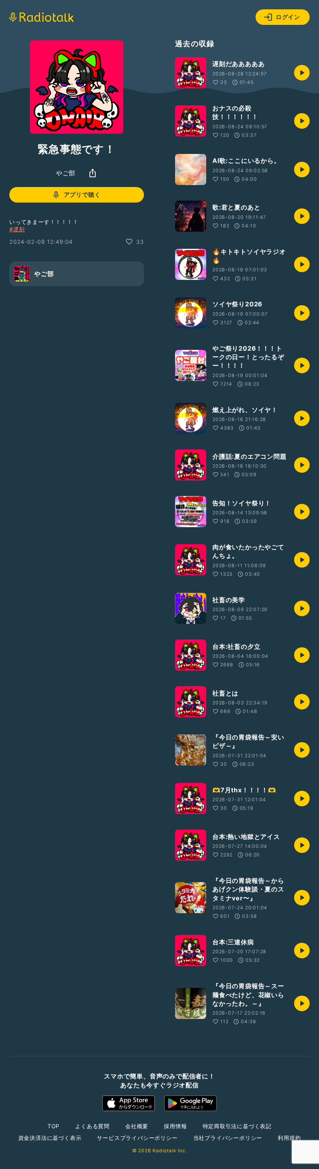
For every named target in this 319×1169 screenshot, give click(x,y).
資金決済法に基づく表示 (50, 1137)
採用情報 (175, 1126)
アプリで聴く (82, 194)
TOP (53, 1126)
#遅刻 (17, 229)
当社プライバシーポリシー (228, 1137)
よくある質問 (92, 1126)
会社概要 (136, 1126)
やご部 (65, 173)
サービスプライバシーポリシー (137, 1137)
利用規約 (289, 1137)
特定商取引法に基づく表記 (237, 1126)
